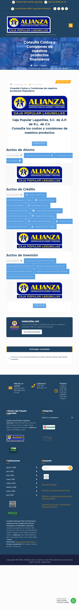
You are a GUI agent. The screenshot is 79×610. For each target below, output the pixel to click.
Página (43, 66)
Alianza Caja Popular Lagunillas (29, 2)
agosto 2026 (11, 467)
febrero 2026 (11, 487)
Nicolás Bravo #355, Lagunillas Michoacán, (33, 9)
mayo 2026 (10, 479)
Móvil (70, 496)
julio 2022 (9, 495)
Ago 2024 (64, 82)
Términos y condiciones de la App (54, 496)
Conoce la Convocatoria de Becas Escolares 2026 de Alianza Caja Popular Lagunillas (39, 358)
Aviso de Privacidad (49, 484)
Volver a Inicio (39, 305)
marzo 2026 (10, 483)
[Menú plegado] (71, 25)
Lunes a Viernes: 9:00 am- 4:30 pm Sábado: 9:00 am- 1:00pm (63, 392)
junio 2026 (10, 475)
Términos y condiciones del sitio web (56, 490)
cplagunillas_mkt (30, 321)
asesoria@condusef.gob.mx (26, 542)
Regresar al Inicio (39, 143)
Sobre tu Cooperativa (50, 417)
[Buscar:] (57, 468)
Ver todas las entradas (32, 332)
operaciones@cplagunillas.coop (19, 390)
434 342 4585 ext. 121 (57, 2)
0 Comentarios (36, 84)
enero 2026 (10, 491)
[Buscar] (70, 468)
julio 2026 (10, 471)
